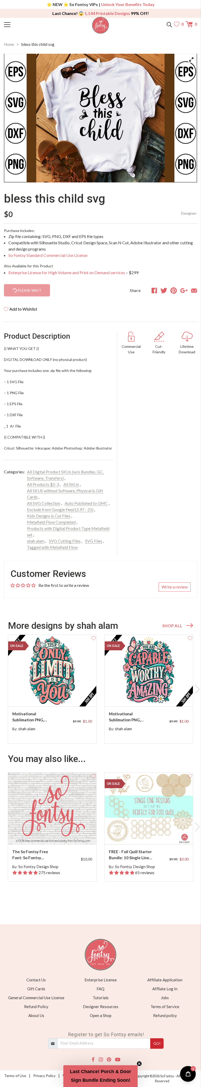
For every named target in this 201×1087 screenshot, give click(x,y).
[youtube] (117, 1059)
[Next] (186, 117)
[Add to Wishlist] (93, 638)
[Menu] (28, 24)
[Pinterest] (109, 1059)
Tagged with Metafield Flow (52, 547)
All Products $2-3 (43, 484)
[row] (100, 689)
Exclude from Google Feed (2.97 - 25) (60, 509)
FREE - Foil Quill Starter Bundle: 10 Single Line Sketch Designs (130, 855)
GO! (157, 1043)
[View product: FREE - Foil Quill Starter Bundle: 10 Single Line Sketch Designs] (149, 808)
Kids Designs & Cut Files (48, 515)
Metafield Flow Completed (51, 522)
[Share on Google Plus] (184, 290)
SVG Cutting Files (65, 540)
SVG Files (93, 540)
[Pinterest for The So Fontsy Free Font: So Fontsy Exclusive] (53, 834)
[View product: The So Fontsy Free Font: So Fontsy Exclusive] (52, 808)
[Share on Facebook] (154, 290)
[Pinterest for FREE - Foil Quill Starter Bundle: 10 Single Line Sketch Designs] (149, 834)
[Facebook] (93, 1059)
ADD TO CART (75, 696)
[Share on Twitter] (163, 290)
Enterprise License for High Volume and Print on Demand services (66, 272)
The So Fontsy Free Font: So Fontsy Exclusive (30, 855)
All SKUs (71, 484)
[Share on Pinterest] (173, 290)
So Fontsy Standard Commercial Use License (47, 255)
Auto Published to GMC (86, 503)
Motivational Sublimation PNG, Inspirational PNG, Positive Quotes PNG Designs (31, 717)
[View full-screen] (191, 59)
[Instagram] (101, 1059)
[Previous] (14, 117)
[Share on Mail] (194, 290)
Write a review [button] (174, 586)
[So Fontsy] (100, 25)
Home (9, 44)
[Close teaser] (139, 1063)
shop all (172, 625)
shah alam (35, 540)
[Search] (169, 24)
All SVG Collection (43, 503)
